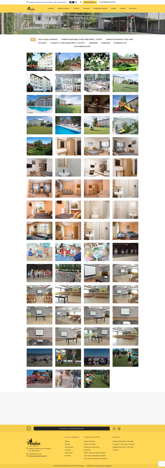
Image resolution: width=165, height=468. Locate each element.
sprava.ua (108, 466)
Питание (86, 8)
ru (81, 2)
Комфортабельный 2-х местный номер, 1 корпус (82, 39)
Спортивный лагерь (82, 46)
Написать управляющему (71, 428)
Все (33, 39)
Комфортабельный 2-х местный (123, 441)
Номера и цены (63, 8)
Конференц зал (120, 43)
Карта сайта (69, 453)
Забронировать (90, 2)
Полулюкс (42, 43)
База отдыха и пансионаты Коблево (95, 458)
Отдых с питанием (90, 444)
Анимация (105, 43)
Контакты (132, 8)
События (67, 450)
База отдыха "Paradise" (48, 39)
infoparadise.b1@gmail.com (38, 456)
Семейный (93, 43)
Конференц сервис (100, 8)
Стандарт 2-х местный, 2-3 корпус (123, 444)
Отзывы (122, 8)
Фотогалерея (69, 447)
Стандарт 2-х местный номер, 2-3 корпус (68, 43)
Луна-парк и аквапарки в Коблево (95, 455)
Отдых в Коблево (89, 441)
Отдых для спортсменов (91, 447)
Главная (51, 8)
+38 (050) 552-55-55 (108, 2)
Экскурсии (87, 450)
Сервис (67, 441)
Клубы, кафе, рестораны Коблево (95, 453)
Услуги (76, 8)
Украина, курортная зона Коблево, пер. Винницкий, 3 (48, 2)
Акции (113, 8)
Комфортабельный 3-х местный (119, 39)
